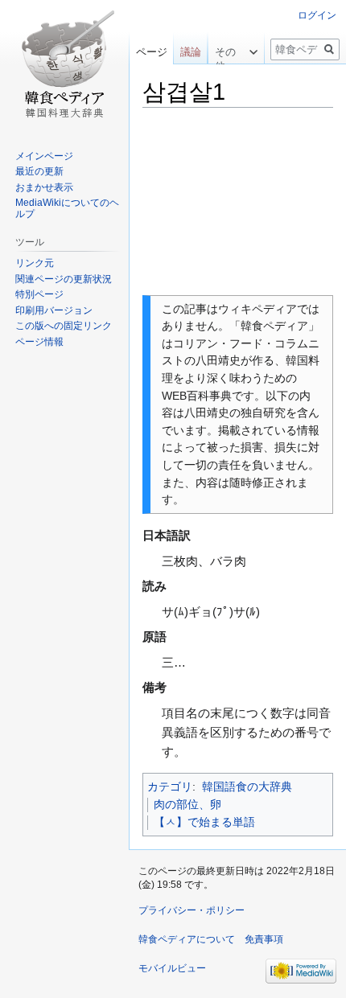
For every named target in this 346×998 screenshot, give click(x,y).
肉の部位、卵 (187, 804)
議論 (190, 52)
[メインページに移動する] (64, 64)
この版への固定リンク (63, 325)
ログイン (317, 15)
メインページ (44, 156)
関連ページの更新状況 (63, 279)
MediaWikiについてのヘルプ (67, 208)
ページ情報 (39, 341)
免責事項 (264, 939)
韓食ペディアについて (186, 939)
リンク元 (34, 263)
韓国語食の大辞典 (247, 786)
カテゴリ (169, 786)
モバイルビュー (172, 968)
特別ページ (39, 294)
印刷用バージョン (54, 310)
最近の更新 (39, 171)
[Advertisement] (237, 201)
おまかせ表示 (44, 187)
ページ (151, 52)
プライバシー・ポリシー (191, 910)
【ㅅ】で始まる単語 (204, 821)
